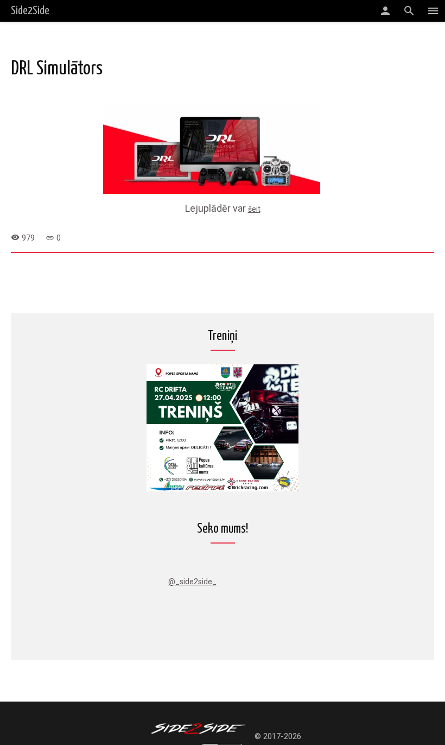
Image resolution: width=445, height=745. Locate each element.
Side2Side (30, 10)
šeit (254, 209)
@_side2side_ (192, 581)
